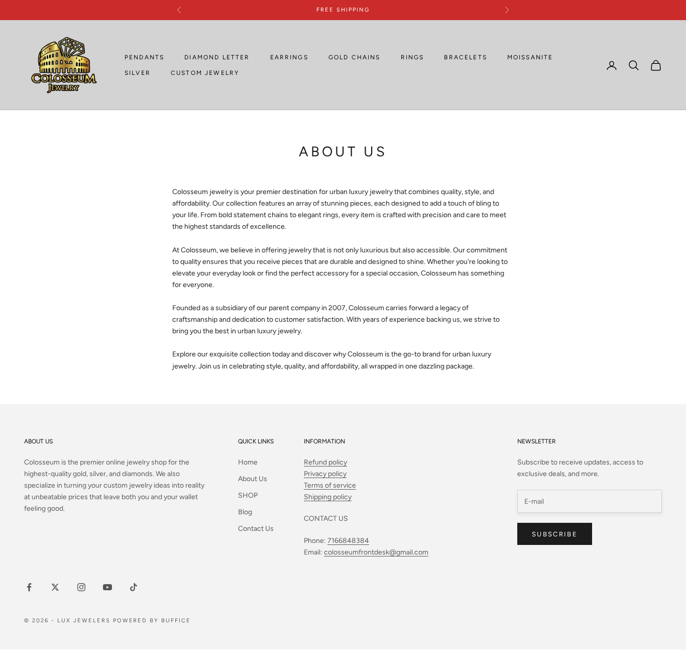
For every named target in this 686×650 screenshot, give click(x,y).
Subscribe (555, 534)
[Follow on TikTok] (134, 587)
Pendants (144, 57)
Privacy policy (325, 474)
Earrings (289, 57)
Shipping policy (328, 497)
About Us (252, 479)
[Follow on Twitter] (55, 587)
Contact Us (256, 528)
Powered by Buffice (152, 620)
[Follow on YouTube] (107, 587)
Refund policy (325, 462)
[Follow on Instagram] (81, 587)
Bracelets (465, 57)
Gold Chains (354, 57)
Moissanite (530, 57)
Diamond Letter (217, 57)
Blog (245, 512)
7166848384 (348, 540)
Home (248, 462)
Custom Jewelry (205, 72)
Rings (412, 57)
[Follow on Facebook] (29, 587)
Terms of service (330, 485)
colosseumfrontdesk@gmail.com (376, 552)
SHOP (248, 495)
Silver (138, 72)
